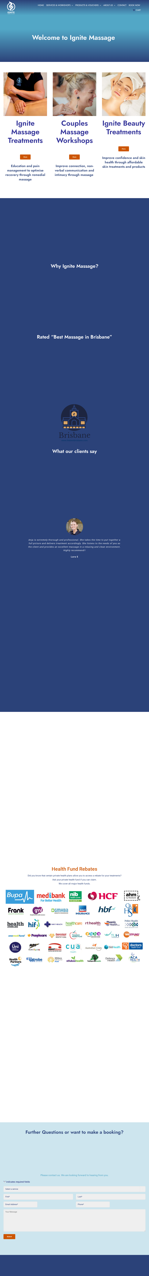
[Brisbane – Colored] (74, 404)
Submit (9, 1241)
